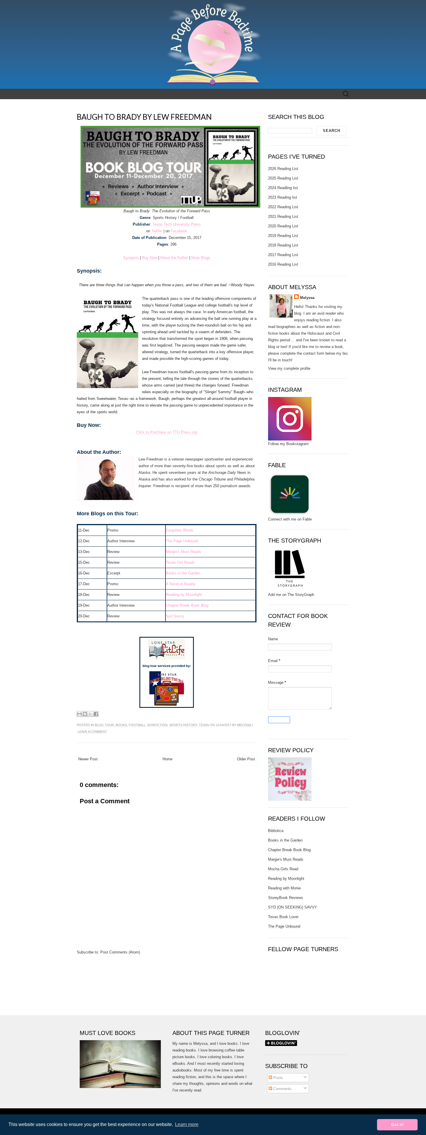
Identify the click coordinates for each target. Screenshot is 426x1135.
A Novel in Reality (181, 584)
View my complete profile (289, 368)
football (137, 725)
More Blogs (200, 257)
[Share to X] (90, 714)
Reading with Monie (284, 888)
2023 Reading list (282, 197)
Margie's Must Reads (183, 552)
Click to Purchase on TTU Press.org (166, 432)
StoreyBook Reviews (285, 897)
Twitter (156, 231)
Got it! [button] (397, 1124)
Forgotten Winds (179, 530)
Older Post (246, 759)
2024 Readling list (283, 188)
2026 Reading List (283, 168)
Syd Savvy (175, 616)
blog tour (104, 725)
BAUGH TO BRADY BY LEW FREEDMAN (144, 117)
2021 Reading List (283, 216)
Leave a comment (92, 731)
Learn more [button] (187, 1124)
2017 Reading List (283, 255)
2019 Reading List (283, 235)
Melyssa (244, 725)
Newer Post (88, 759)
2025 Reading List (283, 178)
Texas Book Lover (283, 917)
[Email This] (79, 714)
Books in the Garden (183, 573)
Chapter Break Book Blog (187, 605)
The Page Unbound (182, 541)
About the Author (174, 257)
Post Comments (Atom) (120, 952)
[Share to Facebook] (96, 714)
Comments (282, 1089)
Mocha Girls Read (283, 869)
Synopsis (131, 257)
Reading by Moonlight (286, 878)
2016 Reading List (283, 264)
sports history (183, 725)
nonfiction (157, 725)
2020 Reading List (283, 226)
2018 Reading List (283, 245)
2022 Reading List (283, 207)
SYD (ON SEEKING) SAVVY (292, 907)
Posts (277, 1078)
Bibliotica (275, 830)
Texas (204, 725)
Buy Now (149, 257)
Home (167, 759)
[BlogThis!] (85, 714)
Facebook (179, 231)
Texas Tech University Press (176, 224)
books (121, 725)
